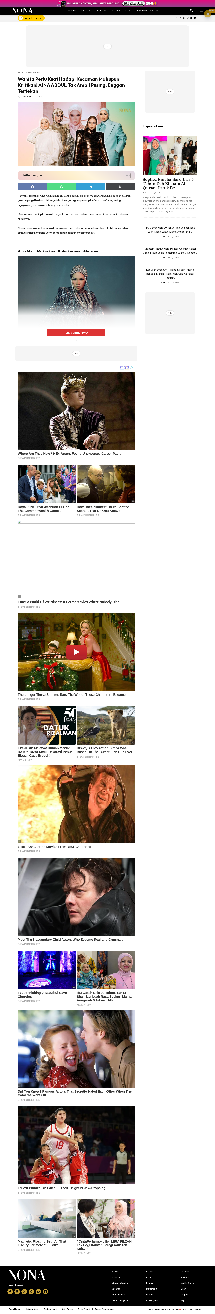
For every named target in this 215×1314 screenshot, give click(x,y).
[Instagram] (180, 18)
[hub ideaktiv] (201, 9)
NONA (21, 72)
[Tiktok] (188, 18)
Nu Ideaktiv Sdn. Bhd (172, 1309)
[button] (192, 11)
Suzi (145, 192)
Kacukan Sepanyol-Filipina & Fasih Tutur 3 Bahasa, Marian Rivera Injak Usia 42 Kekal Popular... (170, 273)
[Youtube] (191, 18)
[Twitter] (184, 18)
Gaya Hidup (34, 72)
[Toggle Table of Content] (126, 175)
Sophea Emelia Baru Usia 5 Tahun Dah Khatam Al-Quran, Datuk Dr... (168, 183)
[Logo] (22, 10)
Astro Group (196, 1309)
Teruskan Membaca (76, 332)
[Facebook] (176, 18)
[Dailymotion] (195, 18)
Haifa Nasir (26, 96)
